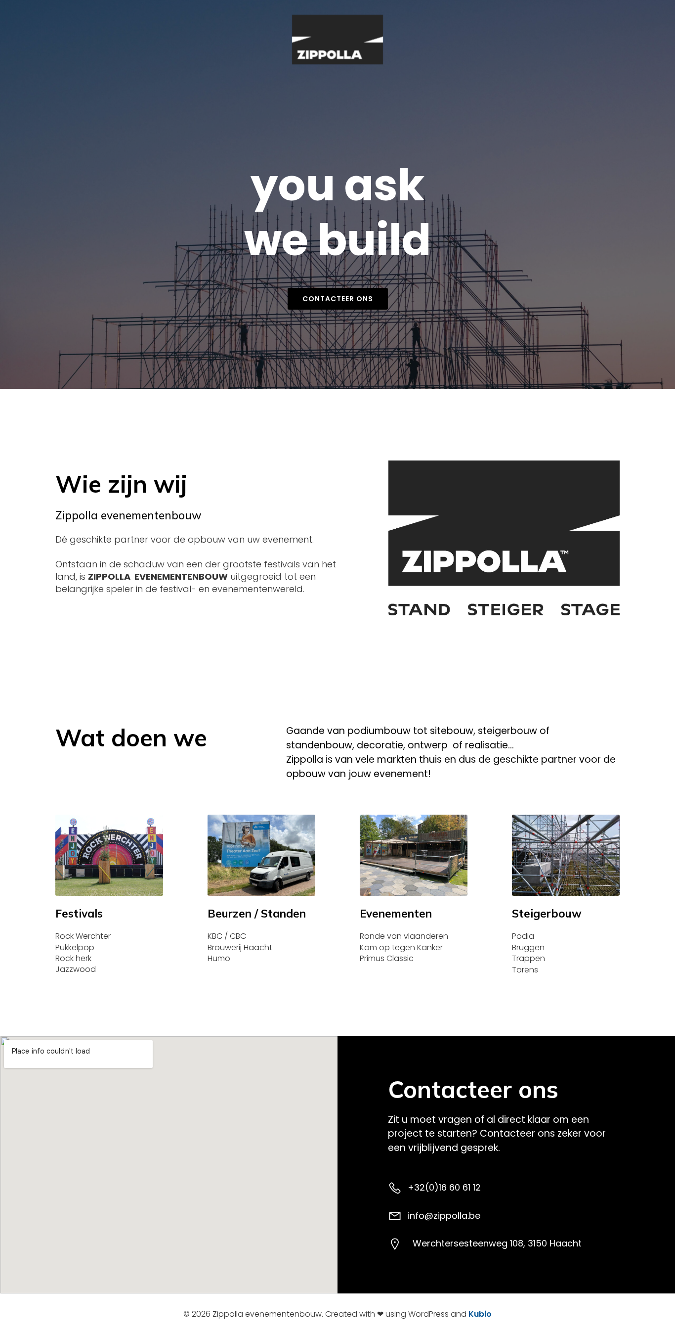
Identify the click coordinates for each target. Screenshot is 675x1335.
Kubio (480, 1314)
